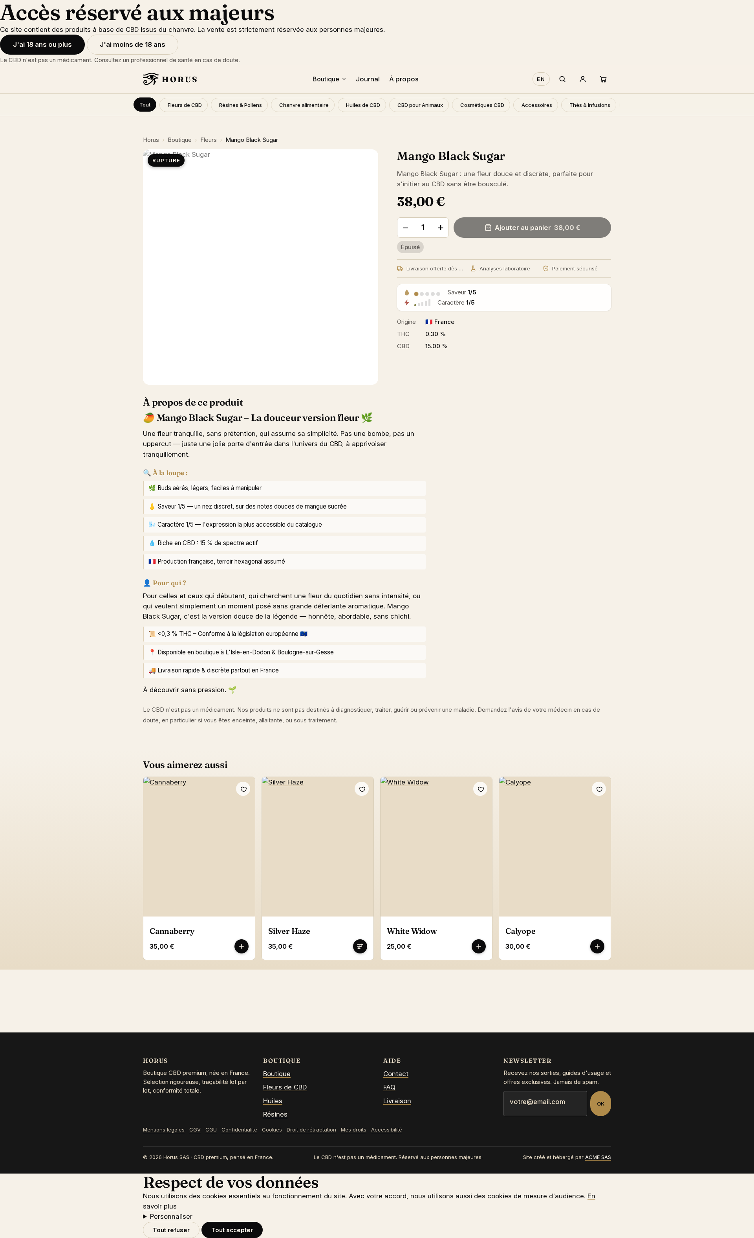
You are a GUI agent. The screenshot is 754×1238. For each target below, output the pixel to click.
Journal (368, 79)
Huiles (272, 1101)
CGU (211, 1129)
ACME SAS (598, 1157)
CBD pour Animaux (420, 105)
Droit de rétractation (311, 1129)
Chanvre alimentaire (304, 105)
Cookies (272, 1129)
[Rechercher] (562, 79)
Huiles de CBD (363, 105)
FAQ (389, 1087)
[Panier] (603, 79)
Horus (151, 139)
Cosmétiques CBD (482, 105)
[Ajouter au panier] (241, 946)
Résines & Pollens (240, 105)
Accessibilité (386, 1129)
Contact (395, 1074)
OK (600, 1103)
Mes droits (353, 1129)
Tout (144, 104)
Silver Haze (289, 931)
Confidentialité (239, 1129)
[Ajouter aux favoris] (243, 789)
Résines (275, 1114)
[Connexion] (583, 79)
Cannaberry (172, 931)
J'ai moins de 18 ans (132, 44)
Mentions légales (164, 1129)
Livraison (397, 1101)
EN (541, 79)
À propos (404, 79)
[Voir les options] (360, 946)
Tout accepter (232, 1230)
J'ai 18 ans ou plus (42, 44)
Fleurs (208, 139)
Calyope (520, 931)
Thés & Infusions (589, 105)
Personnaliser (171, 1216)
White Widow (412, 931)
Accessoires (537, 105)
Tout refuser (171, 1230)
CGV (195, 1129)
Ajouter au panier (537, 227)
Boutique (326, 79)
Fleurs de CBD (185, 105)
